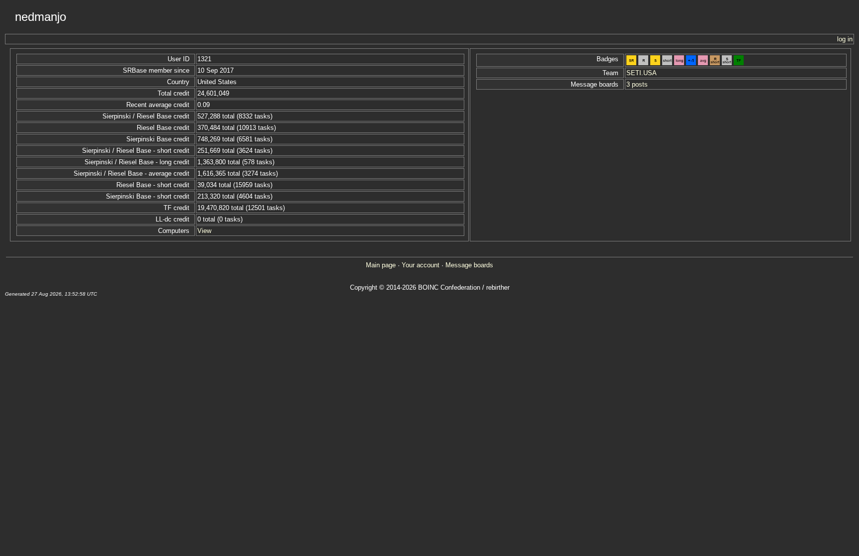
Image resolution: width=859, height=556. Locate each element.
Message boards (469, 265)
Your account (420, 265)
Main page (381, 265)
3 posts (637, 84)
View (204, 230)
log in (845, 39)
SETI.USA (641, 73)
